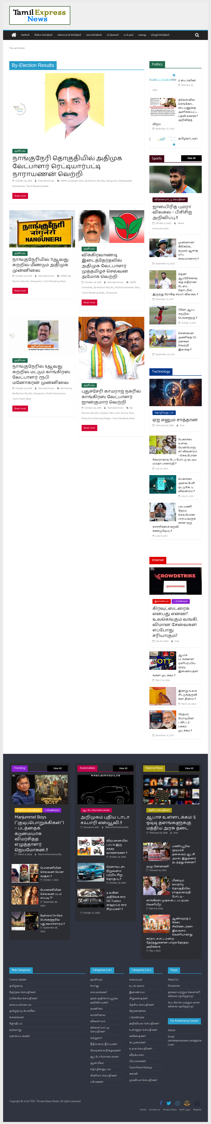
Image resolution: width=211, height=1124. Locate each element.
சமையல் (135, 980)
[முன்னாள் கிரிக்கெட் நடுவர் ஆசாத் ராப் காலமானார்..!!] (162, 241)
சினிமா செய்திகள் (43, 34)
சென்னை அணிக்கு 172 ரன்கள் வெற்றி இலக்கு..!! (187, 341)
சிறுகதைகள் (138, 998)
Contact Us (154, 1110)
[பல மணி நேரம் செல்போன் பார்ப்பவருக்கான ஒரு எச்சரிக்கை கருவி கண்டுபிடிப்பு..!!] (162, 505)
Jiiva (182, 425)
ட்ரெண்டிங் (181, 601)
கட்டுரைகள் (113, 34)
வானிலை (98, 1015)
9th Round (66, 388)
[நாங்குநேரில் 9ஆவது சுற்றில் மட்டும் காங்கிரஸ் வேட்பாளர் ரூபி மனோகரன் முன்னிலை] (42, 319)
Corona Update (17, 980)
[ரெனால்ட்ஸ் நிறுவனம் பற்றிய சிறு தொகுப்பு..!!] (90, 865)
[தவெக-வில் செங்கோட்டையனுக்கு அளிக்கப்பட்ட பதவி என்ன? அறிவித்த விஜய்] (162, 82)
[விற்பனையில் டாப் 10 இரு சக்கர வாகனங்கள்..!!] (90, 838)
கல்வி (133, 1074)
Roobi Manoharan (55, 393)
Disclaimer (174, 986)
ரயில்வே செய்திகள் (23, 998)
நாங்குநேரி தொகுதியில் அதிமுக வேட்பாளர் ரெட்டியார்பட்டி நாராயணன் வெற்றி (67, 166)
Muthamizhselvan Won (127, 287)
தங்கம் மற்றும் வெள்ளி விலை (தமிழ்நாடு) (184, 994)
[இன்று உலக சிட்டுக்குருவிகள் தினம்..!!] (162, 689)
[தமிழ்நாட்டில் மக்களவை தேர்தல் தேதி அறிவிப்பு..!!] (162, 121)
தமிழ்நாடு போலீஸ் (22, 1011)
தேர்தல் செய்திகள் (22, 992)
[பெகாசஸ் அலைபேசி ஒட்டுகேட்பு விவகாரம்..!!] (162, 477)
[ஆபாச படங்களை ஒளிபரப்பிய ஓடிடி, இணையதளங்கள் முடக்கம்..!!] (162, 654)
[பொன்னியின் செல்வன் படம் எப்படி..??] (25, 888)
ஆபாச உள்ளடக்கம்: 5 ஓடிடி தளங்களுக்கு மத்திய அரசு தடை (171, 823)
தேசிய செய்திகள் (159, 810)
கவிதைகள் (137, 1036)
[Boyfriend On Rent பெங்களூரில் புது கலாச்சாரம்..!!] (25, 913)
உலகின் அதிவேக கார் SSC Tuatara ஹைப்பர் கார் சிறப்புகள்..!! (116, 901)
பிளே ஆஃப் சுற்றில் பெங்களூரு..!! (187, 314)
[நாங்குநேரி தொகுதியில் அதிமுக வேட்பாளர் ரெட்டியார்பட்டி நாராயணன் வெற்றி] (76, 75)
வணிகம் (96, 1009)
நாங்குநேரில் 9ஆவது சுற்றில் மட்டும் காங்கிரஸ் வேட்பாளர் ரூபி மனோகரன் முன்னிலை (41, 374)
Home (143, 1110)
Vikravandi (111, 293)
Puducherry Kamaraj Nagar (96, 418)
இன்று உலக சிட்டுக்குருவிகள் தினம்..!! (187, 695)
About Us (173, 980)
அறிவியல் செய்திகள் (144, 1023)
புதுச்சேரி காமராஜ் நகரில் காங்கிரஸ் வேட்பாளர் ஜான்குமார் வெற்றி (111, 397)
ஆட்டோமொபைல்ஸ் (96, 810)
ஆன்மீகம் (97, 1063)
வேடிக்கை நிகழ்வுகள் (105, 1050)
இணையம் (162, 601)
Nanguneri (111, 181)
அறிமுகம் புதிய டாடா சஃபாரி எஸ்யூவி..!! (105, 820)
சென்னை (16, 1017)
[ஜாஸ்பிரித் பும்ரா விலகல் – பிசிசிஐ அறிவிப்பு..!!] (175, 168)
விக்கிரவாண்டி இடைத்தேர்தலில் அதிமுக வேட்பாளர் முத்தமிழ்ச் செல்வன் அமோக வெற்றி (105, 266)
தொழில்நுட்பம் (164, 413)
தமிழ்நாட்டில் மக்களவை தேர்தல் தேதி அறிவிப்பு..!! (188, 126)
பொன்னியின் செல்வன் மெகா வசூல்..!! (52, 872)
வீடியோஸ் (136, 1055)
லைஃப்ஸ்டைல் (20, 1005)
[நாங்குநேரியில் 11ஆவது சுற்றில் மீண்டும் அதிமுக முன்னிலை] (42, 213)
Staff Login (185, 1110)
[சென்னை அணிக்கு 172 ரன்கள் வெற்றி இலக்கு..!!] (162, 332)
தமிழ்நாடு (16, 986)
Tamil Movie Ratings (140, 1068)
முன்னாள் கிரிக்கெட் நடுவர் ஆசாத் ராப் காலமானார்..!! (188, 250)
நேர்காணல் (137, 1011)
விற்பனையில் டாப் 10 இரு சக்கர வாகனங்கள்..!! (117, 846)
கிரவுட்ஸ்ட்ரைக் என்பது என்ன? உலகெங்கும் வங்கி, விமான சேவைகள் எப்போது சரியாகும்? (175, 622)
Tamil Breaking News (37, 186)
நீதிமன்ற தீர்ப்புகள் (104, 1044)
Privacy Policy (170, 1110)
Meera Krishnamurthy (49, 854)
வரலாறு (142, 34)
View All (191, 158)
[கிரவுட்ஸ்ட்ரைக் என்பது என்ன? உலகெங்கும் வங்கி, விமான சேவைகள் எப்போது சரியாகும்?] (175, 570)
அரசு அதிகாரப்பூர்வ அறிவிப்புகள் (104, 1000)
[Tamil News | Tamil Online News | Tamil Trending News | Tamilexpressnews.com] (14, 35)
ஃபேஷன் (96, 1082)
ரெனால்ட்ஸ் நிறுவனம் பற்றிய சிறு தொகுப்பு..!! (115, 873)
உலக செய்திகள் (94, 34)
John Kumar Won (125, 413)
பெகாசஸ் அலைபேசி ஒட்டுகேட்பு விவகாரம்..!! (186, 485)
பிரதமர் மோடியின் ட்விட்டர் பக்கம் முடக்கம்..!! (186, 722)
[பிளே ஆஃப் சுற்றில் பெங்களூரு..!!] (162, 308)
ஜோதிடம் (15, 1023)
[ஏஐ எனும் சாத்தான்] (175, 381)
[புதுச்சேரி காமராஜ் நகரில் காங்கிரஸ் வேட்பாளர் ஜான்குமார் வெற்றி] (111, 319)
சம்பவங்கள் (98, 992)
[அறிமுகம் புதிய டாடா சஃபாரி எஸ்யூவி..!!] (105, 776)
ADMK (64, 276)
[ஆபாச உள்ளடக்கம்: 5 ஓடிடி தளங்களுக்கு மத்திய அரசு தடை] (171, 776)
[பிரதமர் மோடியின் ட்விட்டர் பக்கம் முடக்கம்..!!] (162, 713)
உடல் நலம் (129, 34)
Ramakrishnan (46, 181)
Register (197, 1110)
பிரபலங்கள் (137, 1061)
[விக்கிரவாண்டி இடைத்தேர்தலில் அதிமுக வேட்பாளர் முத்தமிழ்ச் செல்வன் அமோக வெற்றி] (111, 213)
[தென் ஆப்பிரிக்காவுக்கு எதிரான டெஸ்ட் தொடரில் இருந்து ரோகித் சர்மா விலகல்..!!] (162, 273)
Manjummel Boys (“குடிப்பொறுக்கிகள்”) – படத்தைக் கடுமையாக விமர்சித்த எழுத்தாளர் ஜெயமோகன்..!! (39, 833)
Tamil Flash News (21, 399)
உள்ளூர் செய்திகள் (160, 34)
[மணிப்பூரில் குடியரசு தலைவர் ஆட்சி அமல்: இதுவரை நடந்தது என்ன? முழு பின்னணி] (156, 844)
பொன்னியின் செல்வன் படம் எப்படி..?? (51, 894)
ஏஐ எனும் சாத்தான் (175, 420)
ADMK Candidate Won (72, 181)
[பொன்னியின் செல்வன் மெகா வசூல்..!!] (25, 866)
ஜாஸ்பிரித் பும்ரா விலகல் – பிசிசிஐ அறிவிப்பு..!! (172, 212)
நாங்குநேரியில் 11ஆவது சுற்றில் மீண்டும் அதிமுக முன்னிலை (40, 265)
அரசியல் (25, 34)
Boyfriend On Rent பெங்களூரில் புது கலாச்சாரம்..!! (52, 919)
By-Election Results (95, 181)
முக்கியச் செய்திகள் (143, 1080)
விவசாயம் (97, 1021)
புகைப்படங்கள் (19, 1036)
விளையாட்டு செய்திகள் (69, 34)
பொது (94, 986)
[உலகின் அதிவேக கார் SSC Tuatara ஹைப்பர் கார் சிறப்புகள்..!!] (90, 890)
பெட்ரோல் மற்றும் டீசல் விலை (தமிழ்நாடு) (184, 1004)
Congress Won (107, 413)
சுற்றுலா (96, 1038)
